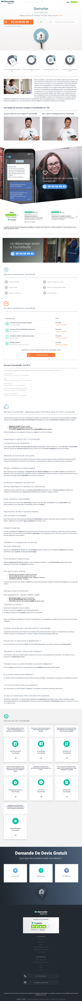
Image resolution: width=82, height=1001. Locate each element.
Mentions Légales (44, 999)
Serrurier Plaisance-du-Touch (55, 282)
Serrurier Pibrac (13, 287)
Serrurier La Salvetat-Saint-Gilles (56, 287)
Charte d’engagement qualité (41, 947)
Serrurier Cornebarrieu (15, 293)
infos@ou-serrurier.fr (41, 983)
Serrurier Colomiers (14, 282)
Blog (41, 970)
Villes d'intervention (41, 960)
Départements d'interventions (41, 962)
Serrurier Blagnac (52, 293)
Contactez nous (41, 942)
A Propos (41, 939)
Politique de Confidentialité (57, 999)
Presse (41, 944)
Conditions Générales (32, 999)
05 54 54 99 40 (20, 21)
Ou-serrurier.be (41, 952)
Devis (41, 967)
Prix (41, 965)
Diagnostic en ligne (42, 355)
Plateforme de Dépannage (41, 949)
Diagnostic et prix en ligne (64, 22)
